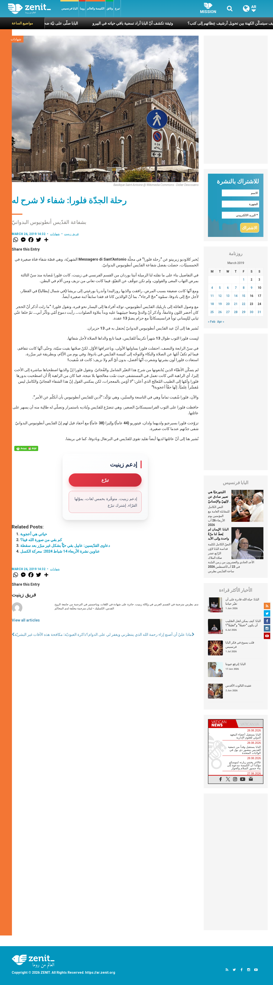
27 (227, 312)
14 (235, 296)
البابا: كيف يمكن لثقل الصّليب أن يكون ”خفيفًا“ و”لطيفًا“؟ (243, 623)
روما (82, 8)
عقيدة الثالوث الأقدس (238, 685)
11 (212, 296)
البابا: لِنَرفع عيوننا (235, 664)
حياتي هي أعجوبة (33, 534)
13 (227, 296)
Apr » (220, 321)
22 (243, 304)
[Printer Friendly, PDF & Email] (26, 448)
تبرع (117, 8)
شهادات (16, 39)
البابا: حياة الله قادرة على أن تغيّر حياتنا (242, 601)
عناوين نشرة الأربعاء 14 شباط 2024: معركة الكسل (60, 551)
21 (235, 304)
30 (251, 312)
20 (227, 304)
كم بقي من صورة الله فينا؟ (41, 539)
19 (220, 304)
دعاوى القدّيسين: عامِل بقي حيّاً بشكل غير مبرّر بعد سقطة (65, 545)
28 (235, 312)
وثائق (110, 8)
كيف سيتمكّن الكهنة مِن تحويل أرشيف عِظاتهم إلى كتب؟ (203, 23)
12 (220, 296)
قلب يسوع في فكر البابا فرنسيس (239, 644)
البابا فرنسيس (69, 8)
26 (220, 312)
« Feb (211, 321)
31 (259, 312)
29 (243, 312)
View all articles (26, 620)
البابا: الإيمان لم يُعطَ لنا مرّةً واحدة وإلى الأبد (218, 533)
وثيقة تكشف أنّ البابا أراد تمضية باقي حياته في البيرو (104, 23)
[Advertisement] (236, 100)
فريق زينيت (71, 234)
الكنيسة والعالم (96, 8)
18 (212, 304)
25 (212, 312)
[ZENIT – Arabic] (34, 8)
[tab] (222, 723)
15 (243, 296)
